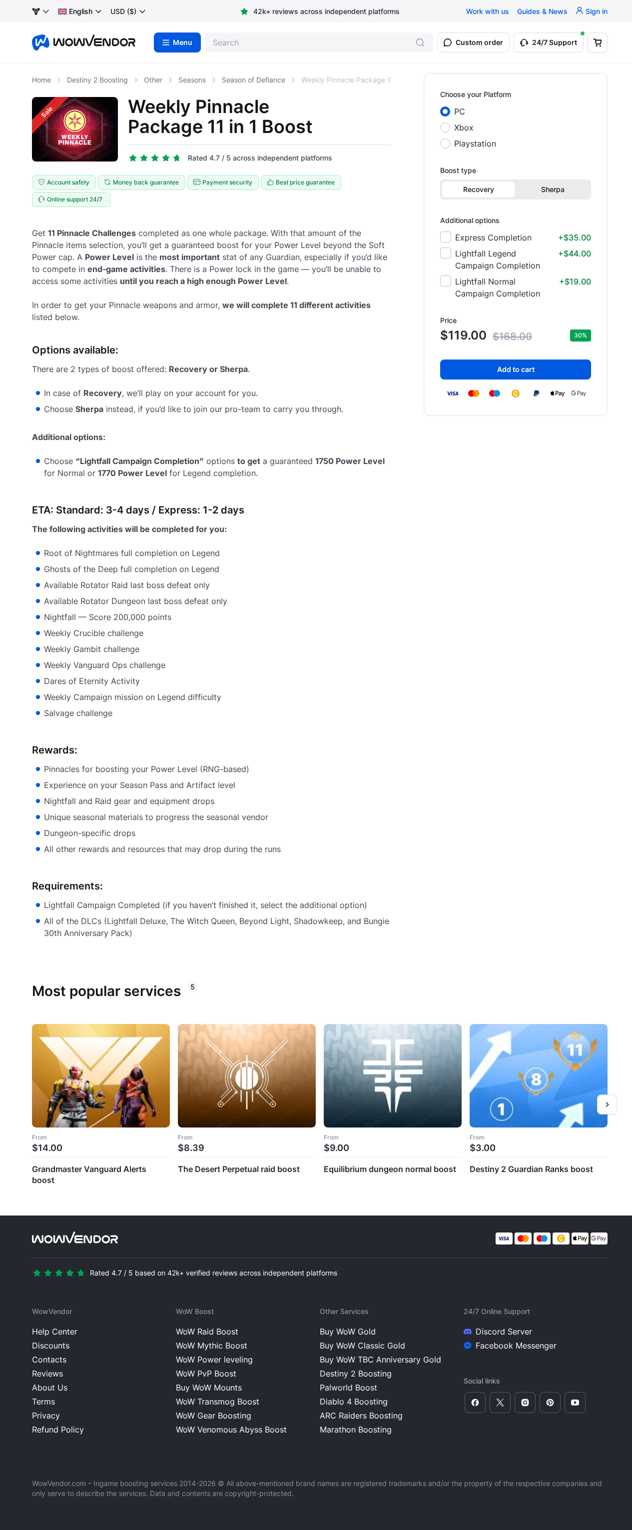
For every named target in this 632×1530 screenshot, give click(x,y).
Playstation (475, 143)
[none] (80, 11)
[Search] (420, 43)
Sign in (597, 11)
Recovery (478, 189)
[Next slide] (607, 1104)
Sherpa (553, 189)
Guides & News (542, 11)
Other (153, 80)
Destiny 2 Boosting (97, 80)
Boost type (458, 170)
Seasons (192, 80)
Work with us (487, 11)
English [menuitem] (80, 11)
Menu (182, 42)
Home (41, 80)
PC (459, 111)
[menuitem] (75, 11)
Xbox (464, 127)
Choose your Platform (475, 94)
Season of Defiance (253, 80)
